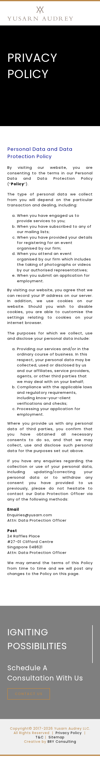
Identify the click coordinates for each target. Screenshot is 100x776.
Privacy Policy (69, 732)
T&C (39, 737)
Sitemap (57, 737)
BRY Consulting (62, 741)
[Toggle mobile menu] (91, 12)
